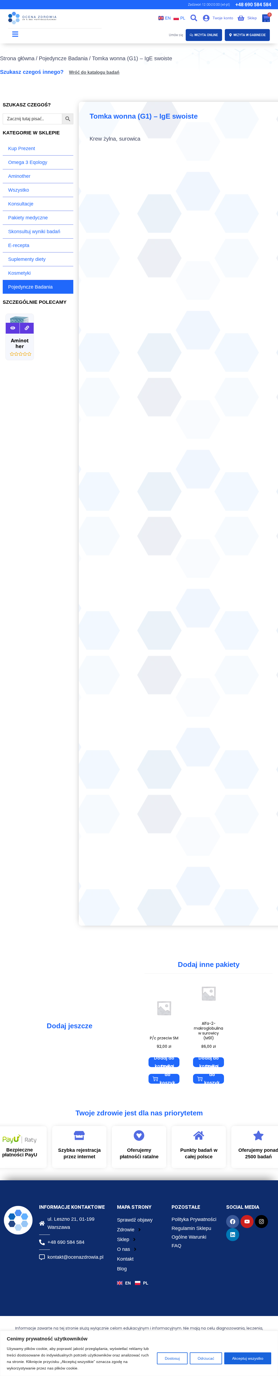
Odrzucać (206, 1358)
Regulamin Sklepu (191, 1228)
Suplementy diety (27, 259)
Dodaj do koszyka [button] (164, 1062)
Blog (122, 1268)
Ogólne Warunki (189, 1237)
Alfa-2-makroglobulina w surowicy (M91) (208, 1031)
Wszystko (18, 190)
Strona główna (17, 58)
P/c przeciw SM (164, 1038)
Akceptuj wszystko (247, 1358)
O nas (123, 1249)
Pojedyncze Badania (63, 58)
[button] (194, 17)
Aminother (19, 176)
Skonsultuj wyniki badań (34, 231)
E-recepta (18, 245)
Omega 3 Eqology (27, 162)
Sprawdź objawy (135, 1220)
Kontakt (125, 1259)
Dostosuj (172, 1358)
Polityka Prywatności (194, 1219)
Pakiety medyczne (28, 217)
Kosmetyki (19, 273)
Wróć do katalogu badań (94, 72)
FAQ (176, 1245)
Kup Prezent (21, 148)
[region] (139, 1353)
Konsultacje (20, 204)
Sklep (123, 1239)
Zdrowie (125, 1229)
